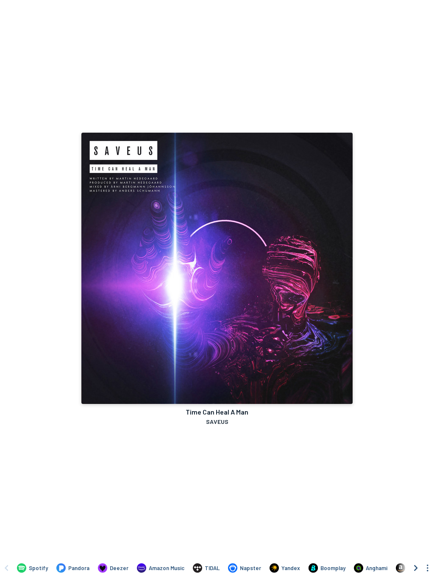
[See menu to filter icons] (427, 568)
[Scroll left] (6, 568)
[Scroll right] (415, 568)
